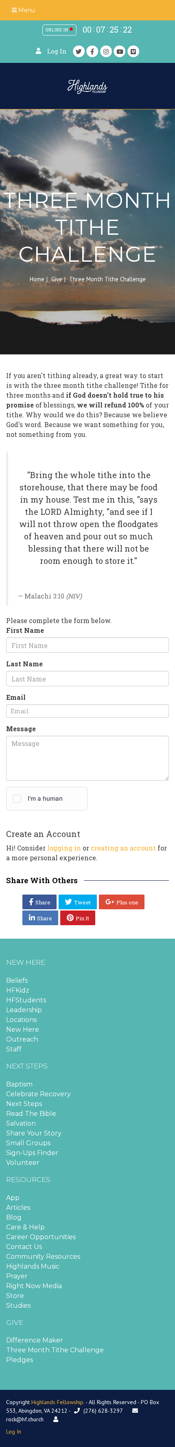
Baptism (19, 1084)
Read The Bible (31, 1114)
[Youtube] (120, 51)
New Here (22, 1029)
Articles (18, 1207)
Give (56, 279)
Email (16, 697)
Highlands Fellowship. (57, 1402)
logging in (64, 848)
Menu (26, 10)
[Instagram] (106, 51)
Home (37, 279)
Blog (14, 1217)
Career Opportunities (41, 1237)
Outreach (22, 1039)
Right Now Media (34, 1286)
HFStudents (26, 1000)
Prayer (17, 1276)
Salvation (21, 1123)
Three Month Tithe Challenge (55, 1350)
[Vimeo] (133, 51)
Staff (14, 1049)
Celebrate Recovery (38, 1094)
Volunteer (22, 1163)
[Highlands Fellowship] (87, 86)
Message (21, 728)
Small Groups (28, 1143)
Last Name (24, 663)
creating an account (123, 848)
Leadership (24, 1010)
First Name (25, 630)
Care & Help (25, 1227)
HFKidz (17, 990)
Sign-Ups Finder (32, 1153)
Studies (18, 1305)
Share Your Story (33, 1133)
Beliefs (17, 980)
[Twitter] (79, 51)
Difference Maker (34, 1340)
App (13, 1198)
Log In (57, 51)
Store (15, 1296)
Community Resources (43, 1256)
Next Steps (24, 1104)
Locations (21, 1020)
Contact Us (24, 1247)
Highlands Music (32, 1266)
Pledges (19, 1360)
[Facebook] (92, 51)
